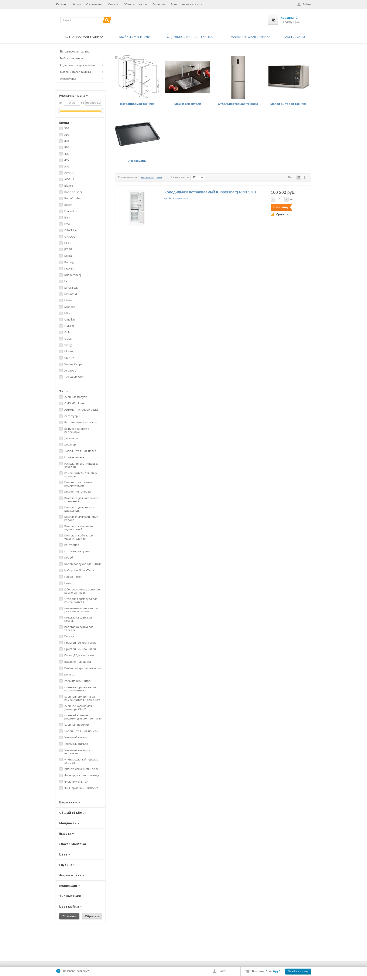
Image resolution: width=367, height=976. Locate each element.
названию (147, 177)
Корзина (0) (289, 18)
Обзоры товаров (135, 4)
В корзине (258, 971)
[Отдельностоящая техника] (238, 77)
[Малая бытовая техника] (288, 77)
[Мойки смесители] (187, 77)
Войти (222, 971)
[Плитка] (305, 177)
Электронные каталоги (186, 4)
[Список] (298, 177)
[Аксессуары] (137, 134)
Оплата (113, 4)
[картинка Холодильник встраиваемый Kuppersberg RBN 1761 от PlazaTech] (137, 208)
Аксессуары (295, 37)
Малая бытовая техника (250, 37)
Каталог (61, 4)
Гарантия (158, 4)
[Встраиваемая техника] (137, 77)
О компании (94, 4)
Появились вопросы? (76, 971)
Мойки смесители (134, 37)
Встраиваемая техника (84, 37)
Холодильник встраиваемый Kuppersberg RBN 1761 (210, 192)
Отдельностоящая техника (190, 37)
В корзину (280, 207)
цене (159, 177)
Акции (76, 4)
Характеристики (178, 198)
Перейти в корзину (298, 971)
